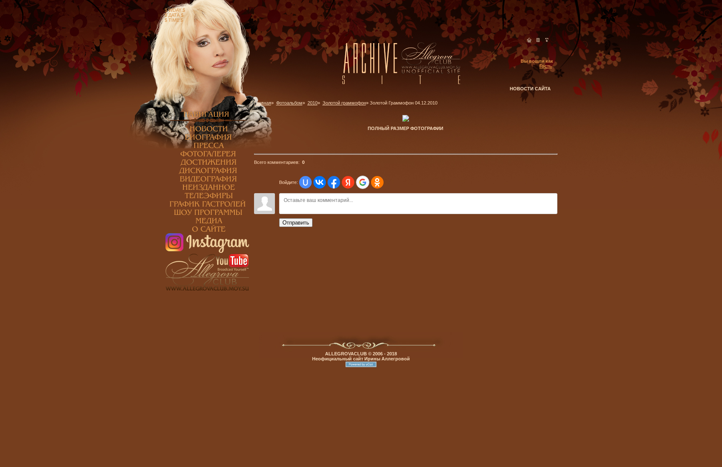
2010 (313, 102)
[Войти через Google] (362, 182)
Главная (262, 102)
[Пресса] (207, 148)
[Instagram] (207, 251)
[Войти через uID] (305, 182)
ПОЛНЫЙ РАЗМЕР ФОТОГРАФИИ (405, 128)
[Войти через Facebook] (334, 182)
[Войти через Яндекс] (348, 182)
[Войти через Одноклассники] (377, 182)
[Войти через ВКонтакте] (319, 182)
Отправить (295, 222)
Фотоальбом (289, 102)
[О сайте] (207, 231)
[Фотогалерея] (207, 156)
